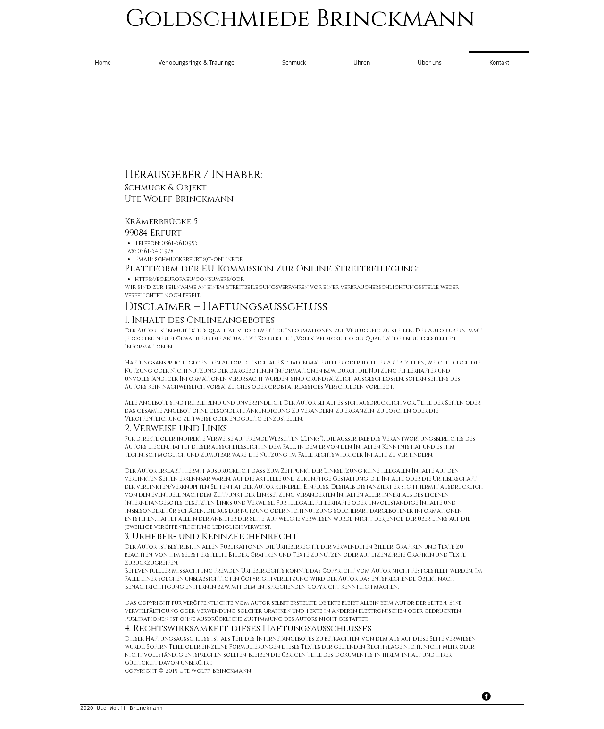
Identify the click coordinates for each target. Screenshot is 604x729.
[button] (429, 58)
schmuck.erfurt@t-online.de (199, 259)
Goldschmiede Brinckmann (300, 19)
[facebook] (486, 696)
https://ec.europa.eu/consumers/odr (189, 279)
